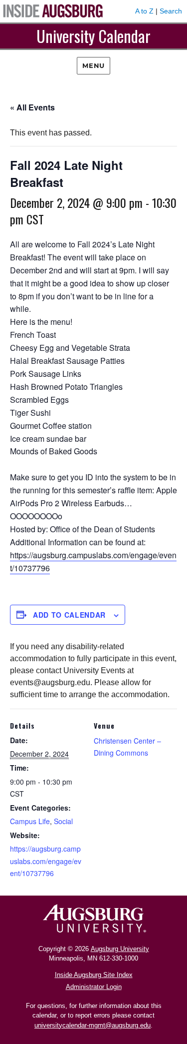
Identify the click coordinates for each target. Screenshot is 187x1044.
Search (171, 11)
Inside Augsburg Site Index (94, 975)
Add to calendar (69, 615)
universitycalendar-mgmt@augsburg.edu (92, 1025)
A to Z (144, 11)
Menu (93, 65)
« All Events (32, 107)
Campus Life (30, 821)
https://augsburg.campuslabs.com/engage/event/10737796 (45, 861)
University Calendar (93, 35)
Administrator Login (94, 987)
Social (63, 821)
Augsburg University (120, 949)
